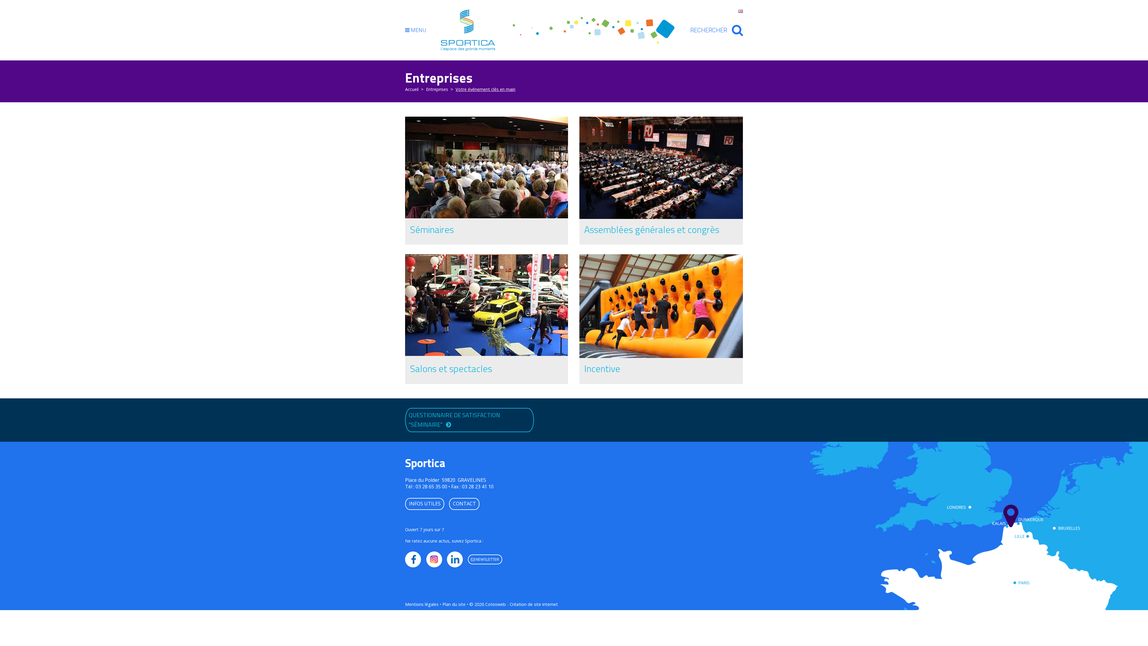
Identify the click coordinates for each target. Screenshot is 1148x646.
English (740, 11)
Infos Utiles (425, 503)
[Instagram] (434, 559)
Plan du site (453, 604)
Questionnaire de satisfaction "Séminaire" (454, 419)
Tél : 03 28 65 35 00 (426, 486)
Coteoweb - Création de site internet (521, 604)
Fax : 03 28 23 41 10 (472, 486)
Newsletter (487, 559)
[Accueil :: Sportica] (468, 30)
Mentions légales (422, 604)
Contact (464, 503)
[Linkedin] (455, 559)
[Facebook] (413, 559)
